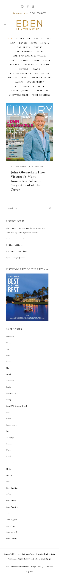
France (8, 431)
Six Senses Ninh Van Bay (16, 239)
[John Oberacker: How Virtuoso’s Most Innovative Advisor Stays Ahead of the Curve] (29, 132)
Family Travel (11, 425)
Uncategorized (11, 532)
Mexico (9, 475)
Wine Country (11, 538)
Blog (26, 167)
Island (8, 456)
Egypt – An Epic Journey (15, 257)
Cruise (8, 387)
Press (31, 167)
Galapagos (10, 437)
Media (8, 469)
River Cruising (11, 488)
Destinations (11, 393)
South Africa (11, 500)
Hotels (8, 450)
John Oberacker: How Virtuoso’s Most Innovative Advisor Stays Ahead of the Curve (28, 181)
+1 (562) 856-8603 (38, 13)
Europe (8, 418)
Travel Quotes (11, 519)
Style (8, 513)
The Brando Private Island (16, 251)
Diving (8, 399)
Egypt (8, 412)
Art (7, 349)
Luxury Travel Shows (14, 462)
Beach (8, 361)
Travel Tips (38, 167)
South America (11, 507)
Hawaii (9, 444)
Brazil (8, 374)
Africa (8, 343)
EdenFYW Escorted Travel (16, 406)
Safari (8, 494)
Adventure (10, 336)
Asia (8, 355)
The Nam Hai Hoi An (14, 245)
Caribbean (10, 380)
